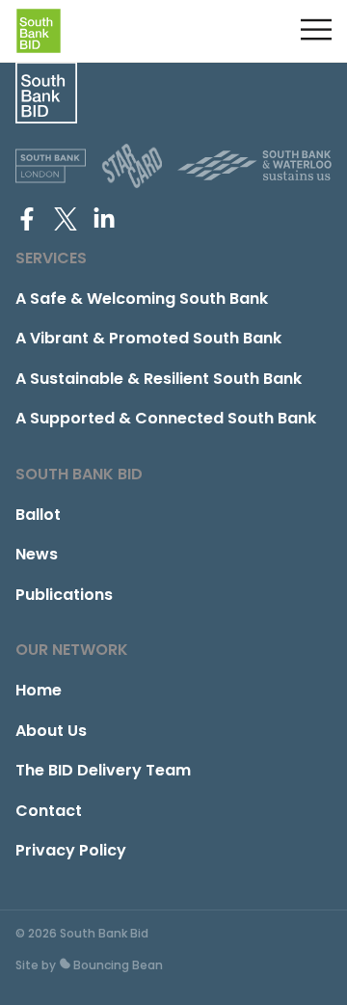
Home (38, 690)
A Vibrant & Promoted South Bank (148, 338)
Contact (48, 811)
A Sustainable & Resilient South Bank (158, 378)
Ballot (38, 514)
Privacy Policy (70, 850)
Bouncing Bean (116, 965)
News (36, 554)
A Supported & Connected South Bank (165, 418)
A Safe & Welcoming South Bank (141, 298)
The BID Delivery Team (103, 770)
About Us (51, 731)
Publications (64, 595)
